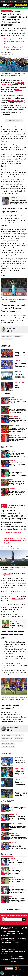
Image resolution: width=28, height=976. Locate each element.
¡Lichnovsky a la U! (12, 1)
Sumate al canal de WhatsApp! (13, 8)
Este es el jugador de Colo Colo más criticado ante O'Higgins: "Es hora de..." (15, 41)
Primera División (17, 599)
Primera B (17, 912)
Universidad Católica (8, 746)
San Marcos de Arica (7, 743)
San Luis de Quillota (16, 741)
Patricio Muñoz (7, 52)
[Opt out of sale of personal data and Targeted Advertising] (2, 973)
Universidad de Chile (15, 100)
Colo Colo (17, 11)
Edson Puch (18, 336)
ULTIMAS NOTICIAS (14, 5)
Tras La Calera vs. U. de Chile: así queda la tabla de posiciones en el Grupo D (15, 540)
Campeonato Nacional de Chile (18, 505)
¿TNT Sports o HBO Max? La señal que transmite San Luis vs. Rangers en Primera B (15, 946)
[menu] (1, 5)
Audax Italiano (6, 735)
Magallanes (18, 738)
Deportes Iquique (6, 336)
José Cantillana (6, 339)
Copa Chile (12, 507)
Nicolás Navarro (7, 546)
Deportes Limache (7, 738)
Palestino (5, 741)
